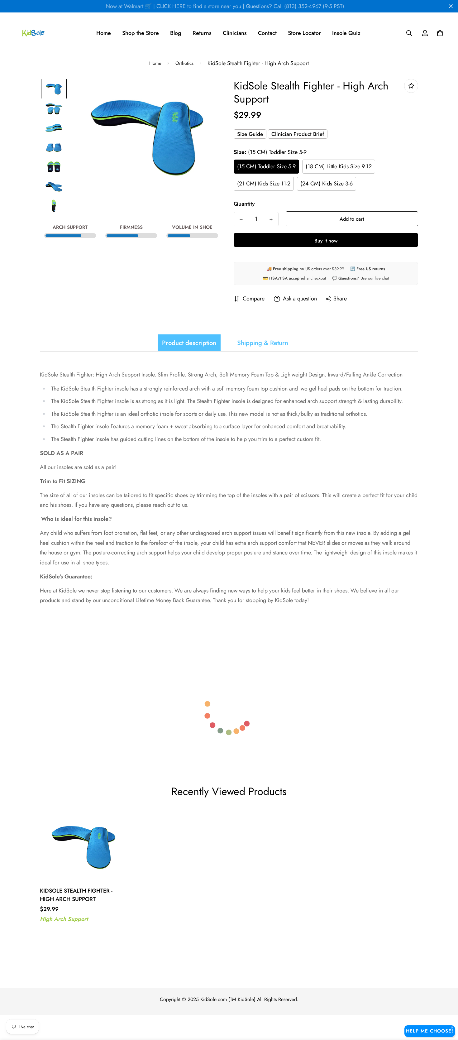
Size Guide (250, 134)
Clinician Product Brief (297, 134)
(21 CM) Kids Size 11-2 (263, 184)
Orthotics (184, 63)
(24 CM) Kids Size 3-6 (326, 184)
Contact (267, 33)
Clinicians (235, 33)
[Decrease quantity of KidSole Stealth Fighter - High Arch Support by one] (241, 219)
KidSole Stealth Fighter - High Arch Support (76, 895)
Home (103, 33)
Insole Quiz (346, 33)
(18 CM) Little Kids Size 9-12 (339, 166)
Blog (175, 33)
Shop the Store (140, 33)
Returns (202, 33)
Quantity (244, 204)
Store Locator (304, 33)
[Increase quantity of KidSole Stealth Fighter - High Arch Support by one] (271, 219)
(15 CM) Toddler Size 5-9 (266, 166)
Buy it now (325, 240)
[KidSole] (33, 33)
